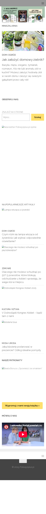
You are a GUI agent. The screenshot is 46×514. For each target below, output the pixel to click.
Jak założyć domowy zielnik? (23, 59)
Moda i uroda (9, 343)
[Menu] (43, 3)
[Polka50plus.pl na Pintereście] (38, 99)
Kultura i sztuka (10, 309)
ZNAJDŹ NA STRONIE (12, 112)
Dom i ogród (9, 55)
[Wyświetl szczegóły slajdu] (23, 155)
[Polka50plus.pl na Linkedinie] (42, 99)
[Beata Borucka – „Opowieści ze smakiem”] (23, 382)
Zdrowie (6, 268)
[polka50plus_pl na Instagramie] (34, 99)
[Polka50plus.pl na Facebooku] (30, 99)
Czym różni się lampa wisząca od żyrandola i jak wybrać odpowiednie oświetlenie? (21, 237)
